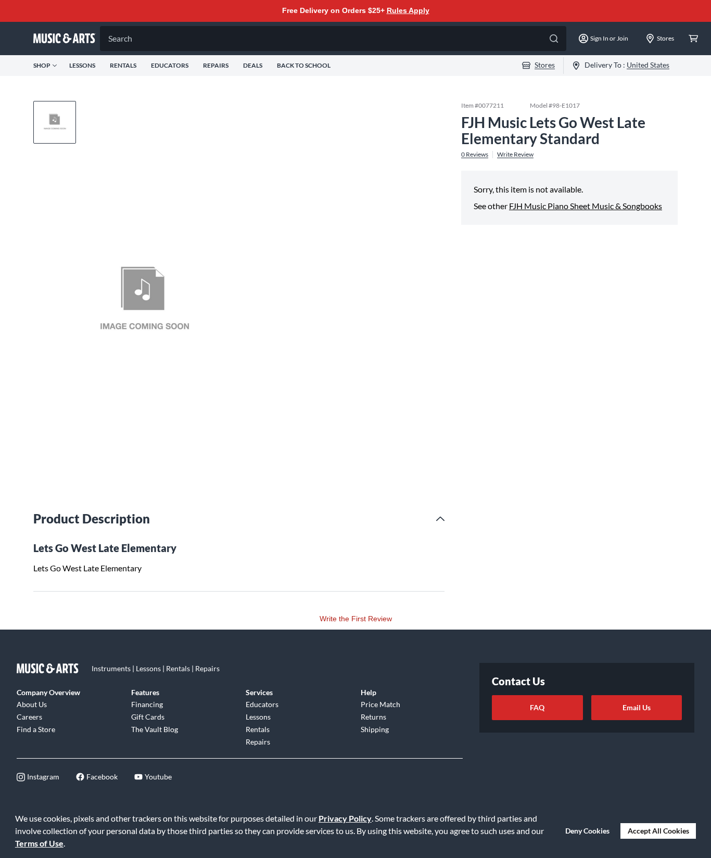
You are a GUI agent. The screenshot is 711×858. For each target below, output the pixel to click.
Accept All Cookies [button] (658, 830)
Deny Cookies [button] (587, 830)
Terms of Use (39, 843)
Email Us (637, 707)
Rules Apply (408, 10)
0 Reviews (474, 154)
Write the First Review (356, 618)
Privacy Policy (345, 818)
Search (120, 38)
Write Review (515, 154)
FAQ (537, 707)
